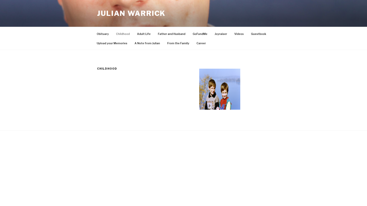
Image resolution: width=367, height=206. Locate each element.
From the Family (178, 43)
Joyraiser (221, 33)
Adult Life (144, 33)
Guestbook (258, 33)
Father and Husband (171, 33)
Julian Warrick (131, 13)
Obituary (103, 33)
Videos (239, 33)
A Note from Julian (147, 43)
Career (201, 43)
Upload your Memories (112, 43)
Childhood (123, 33)
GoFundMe (200, 33)
